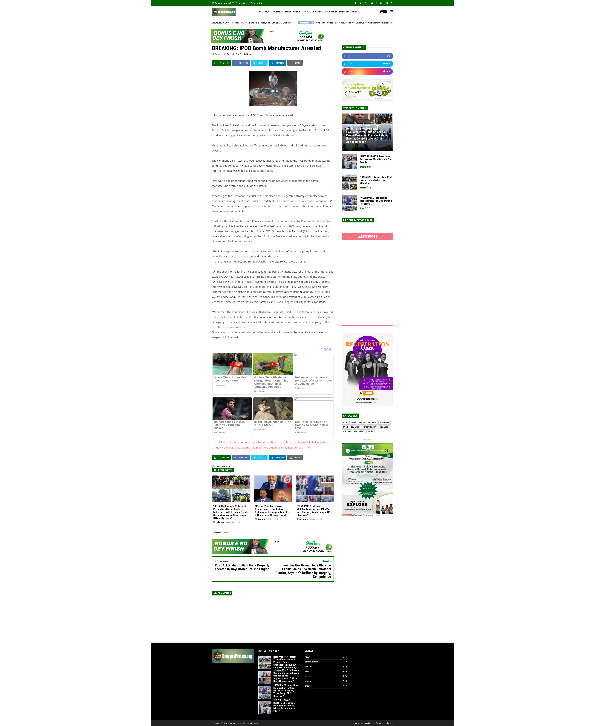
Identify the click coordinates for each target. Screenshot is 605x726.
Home (356, 723)
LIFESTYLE (344, 12)
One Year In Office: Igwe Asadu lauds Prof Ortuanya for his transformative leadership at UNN (285, 23)
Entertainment (369, 427)
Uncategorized (232, 23)
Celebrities (384, 423)
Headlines (384, 427)
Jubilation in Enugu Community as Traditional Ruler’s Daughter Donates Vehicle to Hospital (270, 442)
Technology (359, 431)
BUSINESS (318, 12)
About (242, 3)
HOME (260, 12)
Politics (308, 676)
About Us (368, 723)
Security (309, 681)
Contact (390, 723)
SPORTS (356, 12)
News (249, 54)
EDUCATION (331, 12)
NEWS (268, 12)
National (347, 431)
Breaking (217, 533)
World (370, 431)
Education (355, 427)
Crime (345, 427)
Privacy (379, 723)
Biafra (362, 423)
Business (372, 423)
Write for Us (256, 3)
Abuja (353, 423)
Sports (308, 686)
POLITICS (278, 12)
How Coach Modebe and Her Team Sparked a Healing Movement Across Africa (263, 447)
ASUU (345, 423)
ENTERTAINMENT (293, 12)
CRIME (307, 12)
